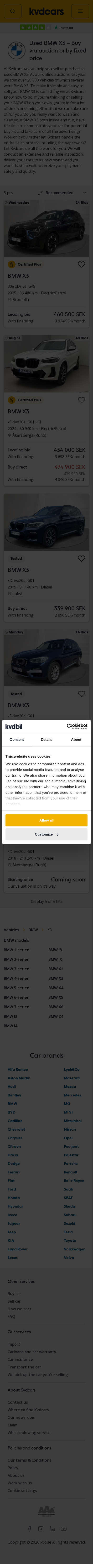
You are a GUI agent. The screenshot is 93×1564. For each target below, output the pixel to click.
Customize (44, 834)
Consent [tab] (17, 739)
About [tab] (76, 739)
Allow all (46, 820)
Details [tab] (46, 739)
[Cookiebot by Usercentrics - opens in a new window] (67, 726)
